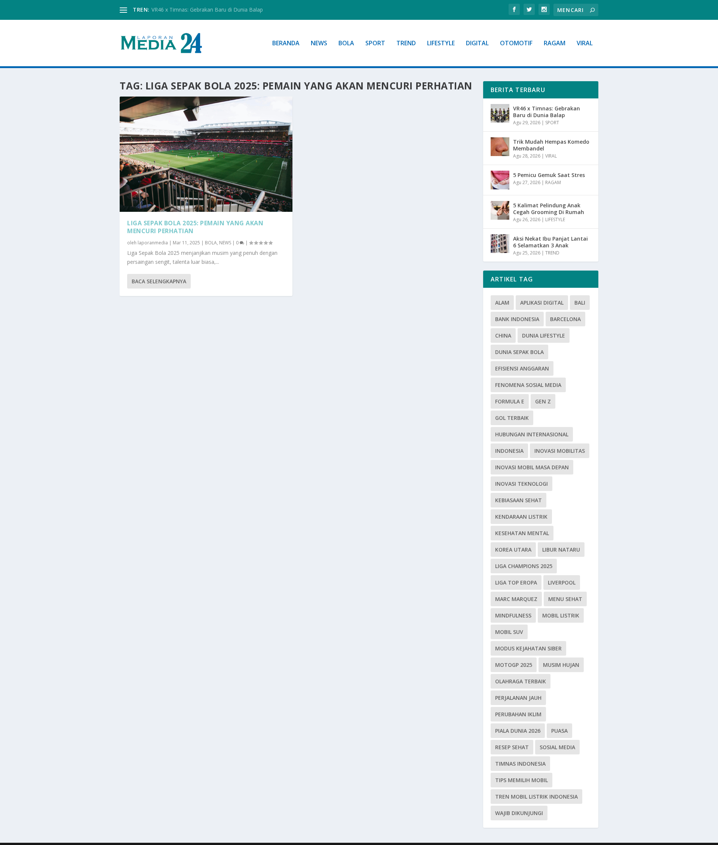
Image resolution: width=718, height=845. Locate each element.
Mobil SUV (509, 631)
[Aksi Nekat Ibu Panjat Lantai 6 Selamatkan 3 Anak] (500, 243)
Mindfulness (513, 615)
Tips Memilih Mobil (521, 780)
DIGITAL (477, 43)
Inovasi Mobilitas (559, 450)
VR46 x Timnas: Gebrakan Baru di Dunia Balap (207, 9)
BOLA (346, 43)
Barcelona (565, 319)
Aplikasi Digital (542, 302)
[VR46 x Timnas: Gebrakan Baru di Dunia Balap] (500, 113)
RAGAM (554, 43)
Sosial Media (557, 747)
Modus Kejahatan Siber (528, 648)
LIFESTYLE (441, 43)
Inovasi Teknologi (521, 483)
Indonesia (509, 450)
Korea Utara (513, 549)
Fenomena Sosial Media (528, 384)
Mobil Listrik (560, 615)
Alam (502, 302)
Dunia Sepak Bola (519, 352)
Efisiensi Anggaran (522, 368)
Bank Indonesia (517, 319)
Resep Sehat (512, 747)
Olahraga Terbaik (520, 681)
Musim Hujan (561, 664)
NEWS (319, 43)
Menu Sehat (565, 599)
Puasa (559, 730)
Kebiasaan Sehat (518, 500)
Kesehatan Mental (522, 533)
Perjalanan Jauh (518, 697)
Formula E (509, 401)
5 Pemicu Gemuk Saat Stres (549, 175)
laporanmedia (153, 243)
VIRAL (585, 43)
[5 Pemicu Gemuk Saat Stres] (500, 180)
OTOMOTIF (516, 43)
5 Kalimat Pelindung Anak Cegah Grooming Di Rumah (548, 209)
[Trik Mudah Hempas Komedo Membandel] (500, 146)
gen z (543, 401)
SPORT (375, 43)
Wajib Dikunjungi (519, 813)
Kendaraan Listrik (521, 516)
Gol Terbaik (512, 417)
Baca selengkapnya (159, 281)
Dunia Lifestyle (543, 335)
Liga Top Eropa (516, 582)
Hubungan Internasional (531, 434)
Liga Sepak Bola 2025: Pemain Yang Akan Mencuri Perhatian (195, 227)
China (503, 335)
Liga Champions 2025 (523, 566)
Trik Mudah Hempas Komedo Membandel (551, 145)
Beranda (286, 43)
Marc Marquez (516, 599)
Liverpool (562, 582)
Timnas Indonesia (520, 763)
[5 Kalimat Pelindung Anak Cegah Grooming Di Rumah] (500, 210)
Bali (579, 302)
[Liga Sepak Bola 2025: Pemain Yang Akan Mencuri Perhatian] (206, 154)
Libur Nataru (561, 549)
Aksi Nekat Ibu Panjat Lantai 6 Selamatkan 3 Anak (550, 242)
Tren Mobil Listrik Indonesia (536, 796)
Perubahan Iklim (518, 714)
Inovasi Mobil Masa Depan (532, 467)
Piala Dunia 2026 (517, 730)
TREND (406, 43)
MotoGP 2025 (513, 664)
